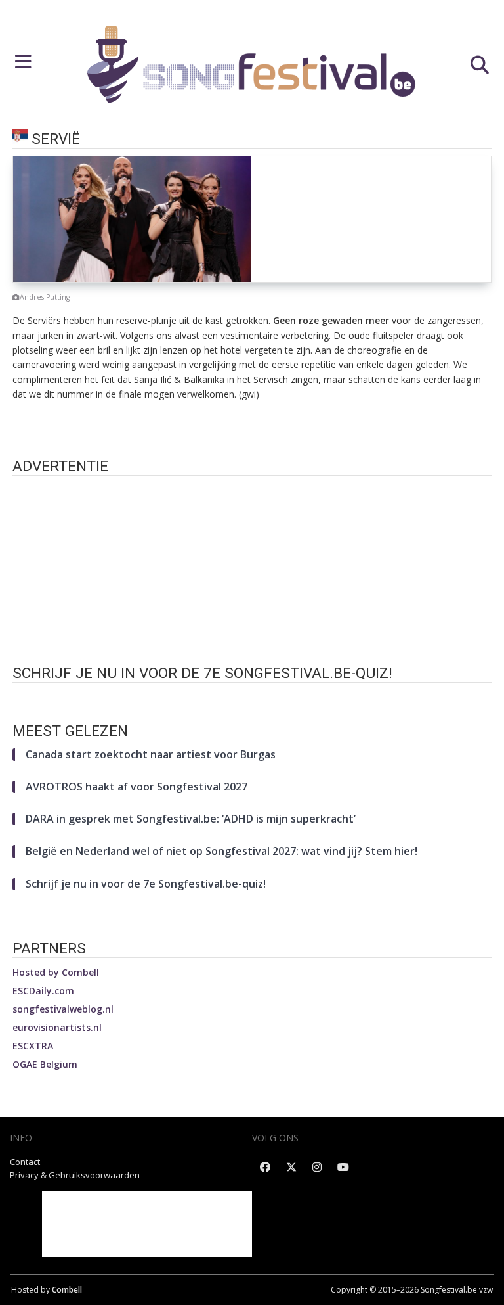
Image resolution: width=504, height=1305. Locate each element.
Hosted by (55, 972)
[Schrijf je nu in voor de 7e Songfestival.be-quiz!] (252, 697)
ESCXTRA (32, 1046)
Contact (25, 1162)
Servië (56, 139)
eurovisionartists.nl (57, 1027)
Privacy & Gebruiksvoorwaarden (75, 1175)
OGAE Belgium (44, 1064)
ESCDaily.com (43, 990)
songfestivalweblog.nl (63, 1009)
